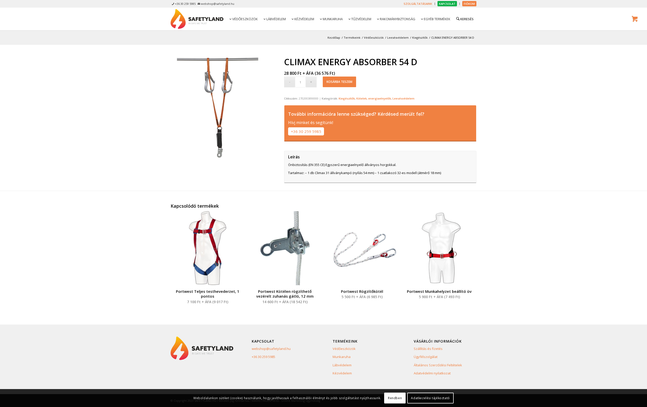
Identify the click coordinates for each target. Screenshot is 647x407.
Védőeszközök (344, 348)
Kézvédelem (342, 373)
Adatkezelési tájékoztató (430, 398)
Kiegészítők (347, 98)
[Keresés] (464, 18)
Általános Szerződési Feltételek (438, 365)
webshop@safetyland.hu (271, 348)
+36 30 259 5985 (306, 131)
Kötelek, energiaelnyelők (373, 98)
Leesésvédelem (403, 98)
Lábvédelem (342, 365)
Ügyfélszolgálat (425, 356)
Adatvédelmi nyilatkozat (432, 373)
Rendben (395, 398)
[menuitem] (418, 4)
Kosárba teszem (339, 82)
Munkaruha (342, 356)
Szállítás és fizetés (428, 348)
